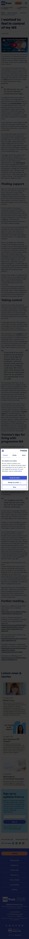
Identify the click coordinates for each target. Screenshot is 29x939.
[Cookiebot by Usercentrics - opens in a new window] (20, 451)
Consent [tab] (5, 455)
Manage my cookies (13, 482)
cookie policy (18, 471)
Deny (14, 487)
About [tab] (24, 455)
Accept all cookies (14, 477)
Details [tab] (15, 455)
